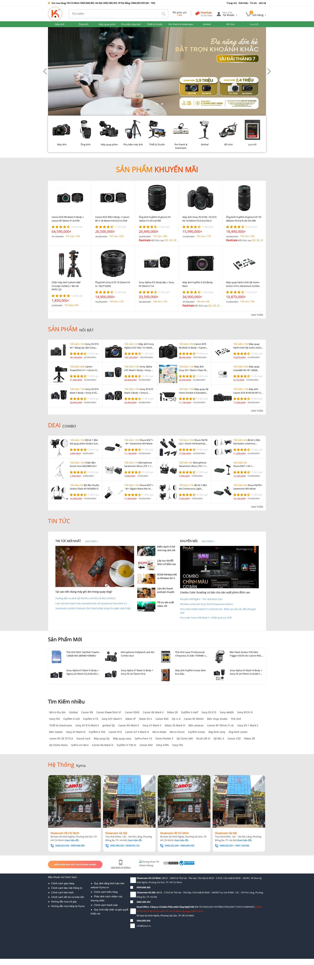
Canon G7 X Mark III (137, 732)
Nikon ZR (249, 738)
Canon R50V (132, 712)
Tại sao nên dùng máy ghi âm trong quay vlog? (83, 591)
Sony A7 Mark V (151, 725)
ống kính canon (238, 732)
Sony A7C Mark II (112, 719)
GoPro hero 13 (143, 738)
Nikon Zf (130, 719)
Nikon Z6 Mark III (175, 725)
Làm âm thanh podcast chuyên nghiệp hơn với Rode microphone (167, 594)
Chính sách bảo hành (62, 892)
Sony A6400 (227, 712)
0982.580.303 (143, 902)
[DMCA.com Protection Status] (177, 864)
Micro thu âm (57, 712)
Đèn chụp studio (217, 719)
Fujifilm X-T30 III (126, 745)
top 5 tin (142, 541)
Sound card (83, 738)
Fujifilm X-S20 (71, 719)
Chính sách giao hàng (62, 883)
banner (52, 28)
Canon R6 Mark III (102, 745)
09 (138, 921)
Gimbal (73, 712)
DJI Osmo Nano (58, 745)
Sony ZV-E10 (209, 712)
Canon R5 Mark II (128, 725)
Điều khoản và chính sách (62, 877)
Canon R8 (87, 712)
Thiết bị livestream (60, 725)
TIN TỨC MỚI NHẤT (68, 541)
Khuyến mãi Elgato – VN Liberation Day (201, 599)
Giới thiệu (243, 3)
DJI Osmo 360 (185, 738)
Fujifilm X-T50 (97, 732)
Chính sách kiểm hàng (106, 892)
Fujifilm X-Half (189, 712)
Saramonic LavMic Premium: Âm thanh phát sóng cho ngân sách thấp (92, 608)
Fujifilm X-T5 (90, 719)
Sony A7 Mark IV (75, 732)
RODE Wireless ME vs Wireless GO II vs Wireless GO (167, 578)
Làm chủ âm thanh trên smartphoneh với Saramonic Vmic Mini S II (91, 603)
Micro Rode (159, 732)
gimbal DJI (108, 725)
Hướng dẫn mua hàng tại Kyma (67, 906)
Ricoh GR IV (203, 738)
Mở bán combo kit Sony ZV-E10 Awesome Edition (206, 604)
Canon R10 (115, 732)
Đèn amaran (196, 725)
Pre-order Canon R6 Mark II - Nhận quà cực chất (206, 617)
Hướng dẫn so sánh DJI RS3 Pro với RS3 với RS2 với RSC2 (85, 598)
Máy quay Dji (102, 738)
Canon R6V (146, 745)
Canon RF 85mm (194, 719)
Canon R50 (161, 719)
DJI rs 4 (176, 719)
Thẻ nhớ (236, 719)
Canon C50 (234, 738)
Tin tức (253, 3)
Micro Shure (177, 732)
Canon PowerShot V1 (108, 712)
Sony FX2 (54, 719)
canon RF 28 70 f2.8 (61, 738)
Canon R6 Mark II (153, 712)
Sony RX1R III (245, 712)
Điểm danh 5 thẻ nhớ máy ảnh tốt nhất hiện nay (166, 550)
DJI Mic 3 (219, 738)
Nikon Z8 (172, 712)
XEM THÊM (257, 315)
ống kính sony (216, 732)
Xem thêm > (91, 541)
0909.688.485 (143, 887)
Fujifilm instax (196, 732)
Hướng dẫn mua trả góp (64, 901)
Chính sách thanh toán (106, 905)
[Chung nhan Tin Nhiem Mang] (153, 864)
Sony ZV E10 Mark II (87, 725)
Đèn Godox (56, 732)
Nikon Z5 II (145, 719)
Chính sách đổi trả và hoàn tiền (67, 897)
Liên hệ (262, 3)
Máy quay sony (122, 738)
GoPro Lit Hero (79, 745)
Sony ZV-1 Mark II (247, 725)
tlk (163, 14)
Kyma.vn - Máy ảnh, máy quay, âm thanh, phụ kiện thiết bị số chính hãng (55, 14)
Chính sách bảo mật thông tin (66, 888)
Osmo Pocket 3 (164, 738)
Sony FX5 (177, 745)
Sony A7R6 (162, 745)
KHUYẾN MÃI (189, 541)
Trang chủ (232, 3)
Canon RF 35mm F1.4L (220, 725)
